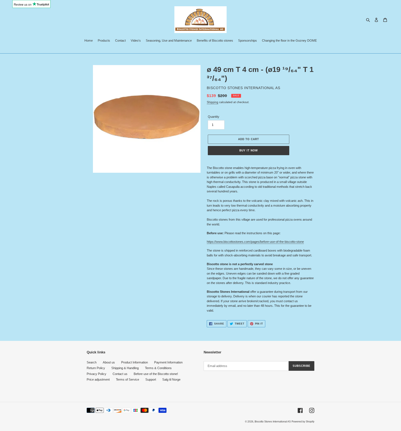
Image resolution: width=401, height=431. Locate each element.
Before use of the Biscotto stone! (156, 374)
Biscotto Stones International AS (273, 421)
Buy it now (248, 150)
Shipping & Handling (125, 368)
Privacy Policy (96, 374)
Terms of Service (127, 379)
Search (91, 362)
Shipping (212, 102)
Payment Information (168, 362)
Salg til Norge (171, 379)
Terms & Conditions (158, 368)
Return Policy (96, 368)
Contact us (120, 374)
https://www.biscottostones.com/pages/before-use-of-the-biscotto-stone (255, 241)
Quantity (213, 116)
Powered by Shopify (303, 421)
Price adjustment (98, 379)
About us (109, 362)
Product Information (134, 362)
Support (150, 379)
